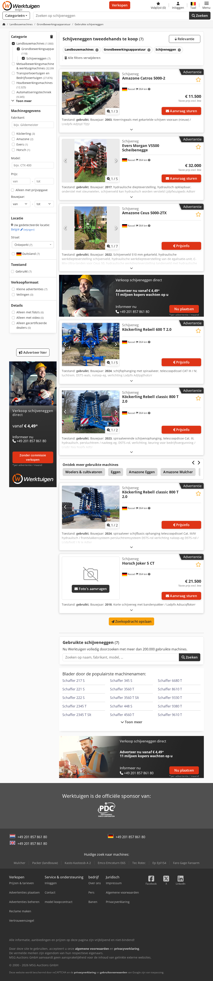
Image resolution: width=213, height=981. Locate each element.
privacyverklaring (85, 972)
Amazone (24, 139)
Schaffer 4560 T (122, 714)
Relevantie (185, 39)
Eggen (116, 472)
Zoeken (201, 15)
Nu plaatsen (184, 309)
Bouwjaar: (18, 197)
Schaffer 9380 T (170, 706)
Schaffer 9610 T (170, 714)
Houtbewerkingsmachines (34, 85)
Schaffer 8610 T (170, 689)
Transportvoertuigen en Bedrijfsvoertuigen (34, 75)
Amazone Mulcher (178, 472)
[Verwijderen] (96, 49)
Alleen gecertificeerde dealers (31, 325)
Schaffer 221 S (73, 689)
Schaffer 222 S (73, 697)
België (23, 229)
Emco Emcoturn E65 (111, 863)
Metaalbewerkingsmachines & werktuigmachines (36, 66)
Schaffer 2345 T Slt (76, 714)
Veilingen (24, 294)
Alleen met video (30, 318)
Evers (22, 144)
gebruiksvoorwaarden (113, 972)
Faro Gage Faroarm (186, 863)
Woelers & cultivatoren (83, 472)
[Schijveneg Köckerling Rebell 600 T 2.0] (90, 344)
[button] (206, 5)
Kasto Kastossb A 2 (78, 863)
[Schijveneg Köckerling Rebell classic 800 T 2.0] (90, 411)
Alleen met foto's (30, 312)
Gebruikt (24, 271)
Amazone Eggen (142, 472)
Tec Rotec (139, 863)
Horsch (23, 150)
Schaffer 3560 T (122, 689)
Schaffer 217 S (73, 680)
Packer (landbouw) (45, 863)
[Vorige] (65, 93)
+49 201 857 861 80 (32, 837)
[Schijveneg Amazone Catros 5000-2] (90, 93)
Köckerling (25, 134)
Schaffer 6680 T (170, 680)
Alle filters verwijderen (83, 58)
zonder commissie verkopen (33, 457)
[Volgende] (115, 93)
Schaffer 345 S (121, 680)
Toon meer (133, 722)
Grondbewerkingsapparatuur (41, 51)
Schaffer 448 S (121, 706)
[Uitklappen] (131, 129)
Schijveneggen (38, 58)
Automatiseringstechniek (33, 94)
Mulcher (19, 863)
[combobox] (33, 244)
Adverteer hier (34, 352)
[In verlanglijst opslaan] (198, 79)
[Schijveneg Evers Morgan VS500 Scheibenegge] (90, 160)
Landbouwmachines (34, 43)
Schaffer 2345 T (74, 706)
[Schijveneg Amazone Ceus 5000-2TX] (90, 228)
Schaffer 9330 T (170, 697)
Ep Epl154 (159, 863)
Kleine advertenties (31, 289)
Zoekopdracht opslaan (132, 621)
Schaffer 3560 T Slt (124, 697)
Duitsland (30, 254)
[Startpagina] (3, 24)
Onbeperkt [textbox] (23, 245)
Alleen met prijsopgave (32, 190)
